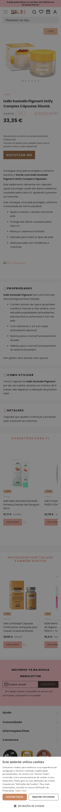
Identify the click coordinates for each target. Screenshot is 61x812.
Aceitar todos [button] (14, 796)
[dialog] (30, 784)
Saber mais (20, 790)
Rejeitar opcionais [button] (43, 796)
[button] (30, 806)
